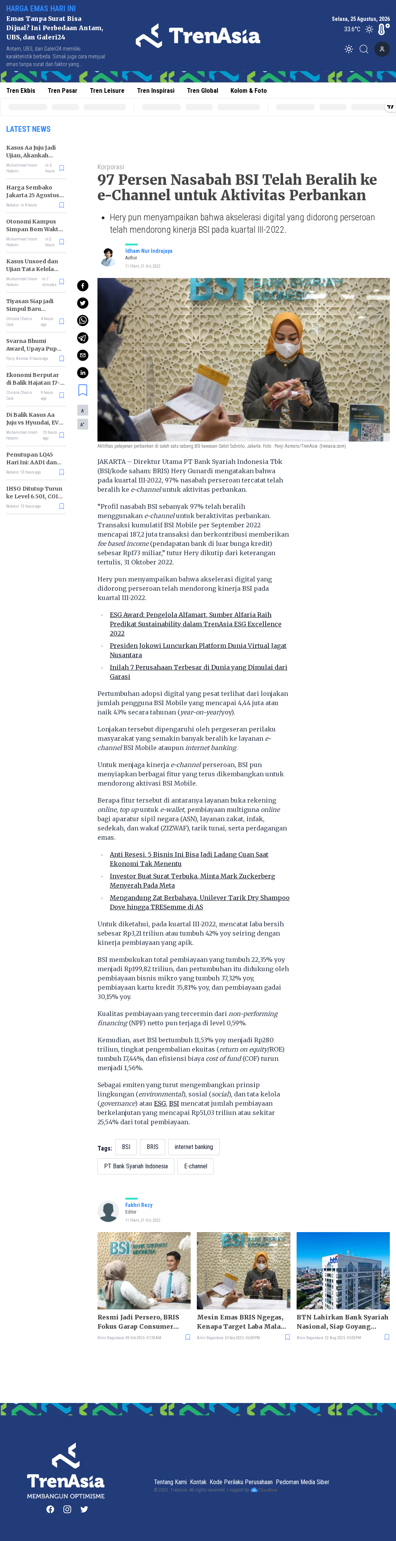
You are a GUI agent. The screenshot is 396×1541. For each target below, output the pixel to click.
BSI (174, 1103)
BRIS (153, 1147)
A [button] (82, 410)
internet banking (194, 1147)
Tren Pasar (62, 90)
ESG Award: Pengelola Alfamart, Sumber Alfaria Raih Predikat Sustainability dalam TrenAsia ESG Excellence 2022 (196, 624)
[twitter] (83, 303)
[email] (83, 355)
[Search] (366, 49)
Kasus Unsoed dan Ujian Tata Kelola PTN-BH (32, 269)
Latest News (28, 129)
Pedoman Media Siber (302, 1482)
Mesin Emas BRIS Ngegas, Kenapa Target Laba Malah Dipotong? (241, 1322)
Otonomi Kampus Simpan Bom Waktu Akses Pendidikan (34, 229)
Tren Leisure (107, 90)
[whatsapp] (83, 320)
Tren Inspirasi (155, 90)
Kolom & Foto (248, 90)
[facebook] (83, 285)
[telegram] (83, 338)
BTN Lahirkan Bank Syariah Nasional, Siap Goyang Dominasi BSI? (343, 1322)
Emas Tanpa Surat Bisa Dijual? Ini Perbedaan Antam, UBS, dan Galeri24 (54, 28)
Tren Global (202, 90)
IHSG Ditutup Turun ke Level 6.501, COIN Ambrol (34, 496)
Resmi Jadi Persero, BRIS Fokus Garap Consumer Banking (138, 1322)
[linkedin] (83, 372)
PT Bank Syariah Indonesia (136, 1166)
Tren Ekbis (20, 90)
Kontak (198, 1482)
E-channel (195, 1166)
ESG (160, 1103)
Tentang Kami (170, 1482)
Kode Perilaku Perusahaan (241, 1482)
